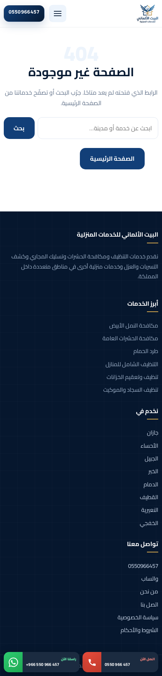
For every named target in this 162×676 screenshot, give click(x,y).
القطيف (149, 497)
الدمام (151, 484)
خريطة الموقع (46, 158)
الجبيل (151, 458)
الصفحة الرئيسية (112, 158)
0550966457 (143, 565)
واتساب (149, 578)
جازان (152, 432)
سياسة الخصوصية (138, 617)
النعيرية (149, 509)
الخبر (153, 471)
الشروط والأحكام (139, 630)
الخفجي (149, 523)
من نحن (149, 591)
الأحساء (149, 445)
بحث (19, 128)
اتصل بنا (149, 604)
